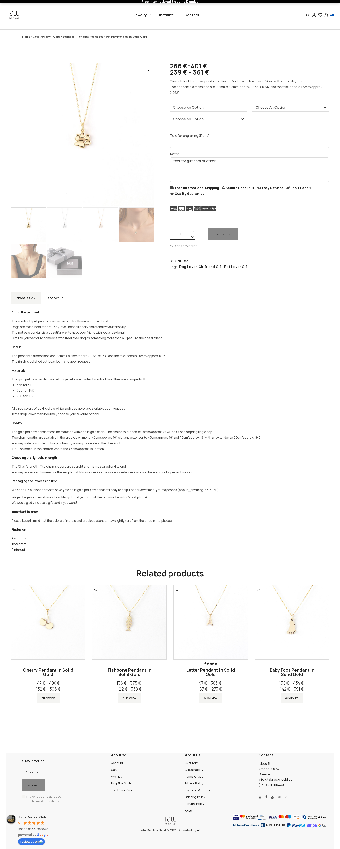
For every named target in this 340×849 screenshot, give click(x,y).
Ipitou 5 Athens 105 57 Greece (269, 768)
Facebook (19, 538)
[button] (147, 69)
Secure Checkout (240, 188)
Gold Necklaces (64, 36)
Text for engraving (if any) (190, 136)
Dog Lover (188, 266)
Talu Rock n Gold (33, 817)
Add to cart (223, 234)
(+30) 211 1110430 (271, 785)
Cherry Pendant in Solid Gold (48, 672)
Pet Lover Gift (236, 266)
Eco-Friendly (301, 188)
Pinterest (18, 549)
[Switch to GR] (332, 14)
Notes (174, 154)
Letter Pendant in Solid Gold (210, 672)
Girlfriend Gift (211, 266)
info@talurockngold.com (277, 779)
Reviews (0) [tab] (56, 298)
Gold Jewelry (42, 36)
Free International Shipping (197, 188)
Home (26, 36)
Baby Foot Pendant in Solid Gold (292, 672)
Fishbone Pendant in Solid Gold (129, 672)
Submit (33, 785)
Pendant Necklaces (90, 36)
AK (199, 830)
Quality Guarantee (190, 193)
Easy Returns (272, 188)
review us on (29, 841)
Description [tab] (26, 298)
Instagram (19, 544)
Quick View (48, 698)
